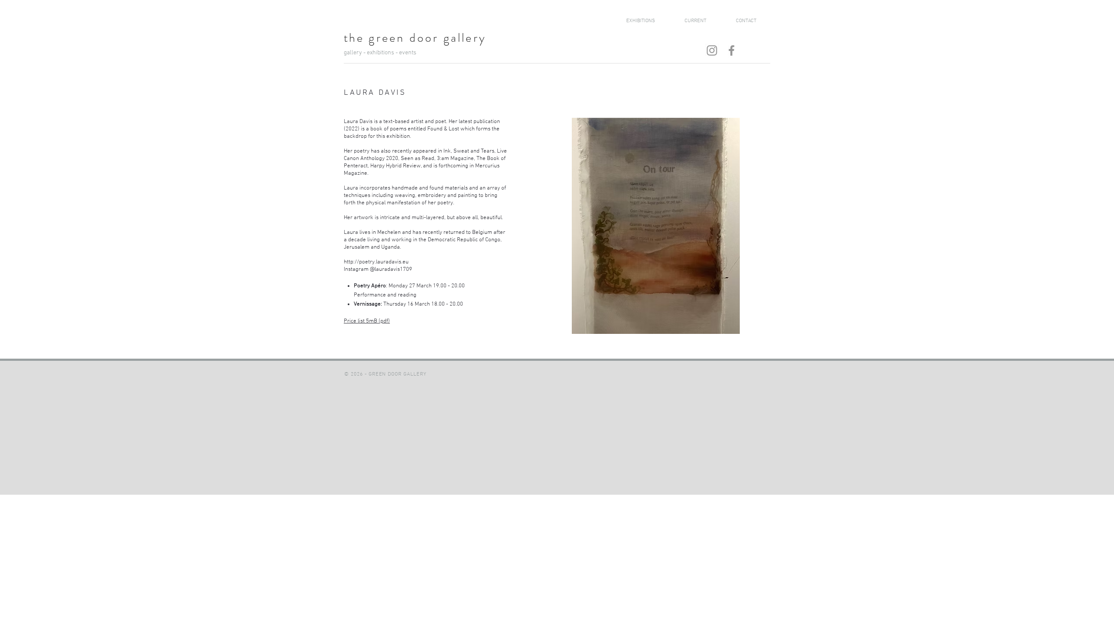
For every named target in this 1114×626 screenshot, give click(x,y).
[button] (656, 226)
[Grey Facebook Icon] (731, 50)
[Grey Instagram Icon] (712, 50)
